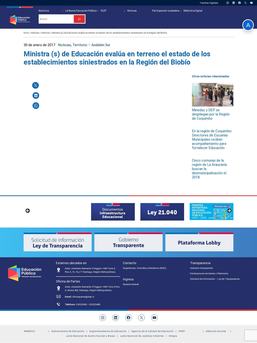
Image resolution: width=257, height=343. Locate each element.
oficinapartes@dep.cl (83, 296)
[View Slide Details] (113, 211)
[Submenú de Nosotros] (62, 10)
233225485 (94, 304)
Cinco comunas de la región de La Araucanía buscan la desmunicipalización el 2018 (209, 168)
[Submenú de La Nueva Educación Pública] (97, 10)
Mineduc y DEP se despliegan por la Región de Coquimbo (211, 114)
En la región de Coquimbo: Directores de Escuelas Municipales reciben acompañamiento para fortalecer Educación (212, 139)
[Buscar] (79, 19)
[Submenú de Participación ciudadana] (180, 10)
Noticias (35, 32)
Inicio (26, 32)
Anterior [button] (28, 211)
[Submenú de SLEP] (124, 10)
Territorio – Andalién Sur (91, 45)
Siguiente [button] (229, 211)
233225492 (82, 304)
